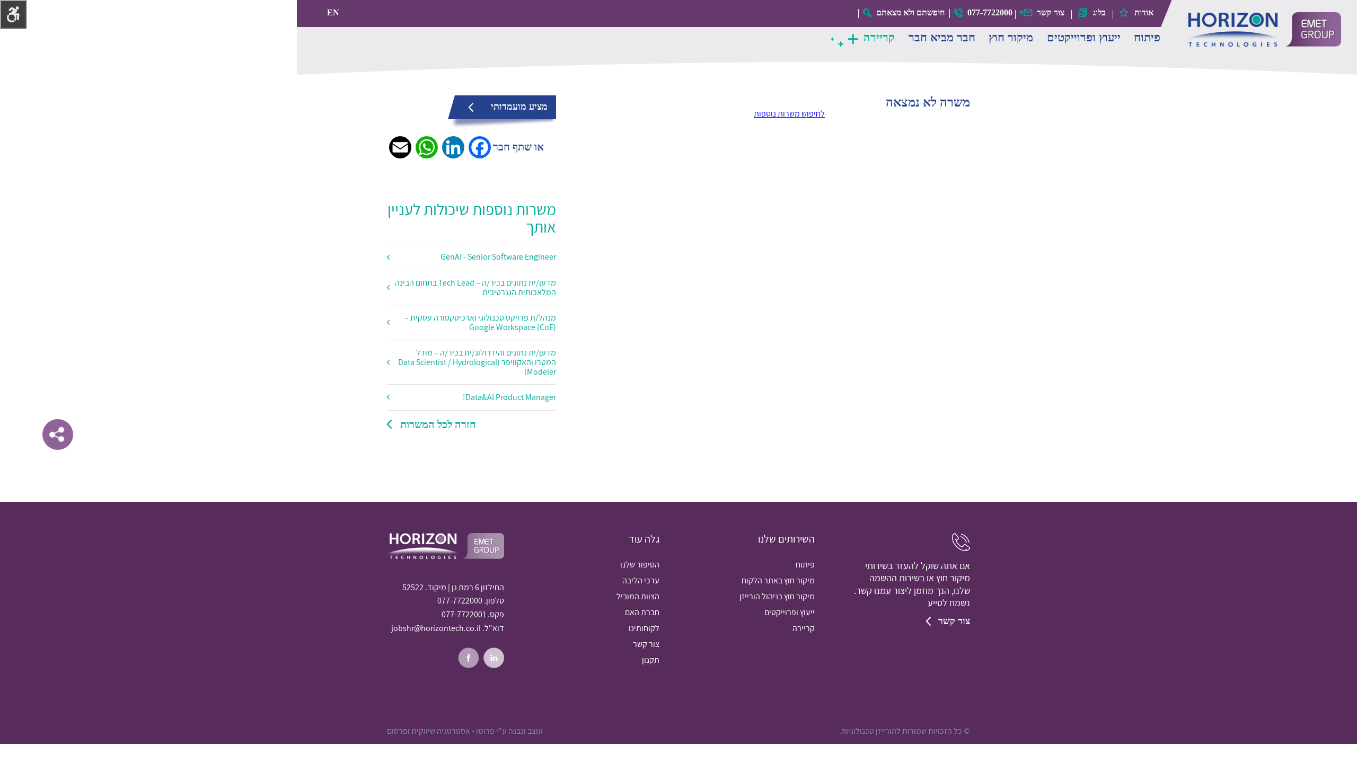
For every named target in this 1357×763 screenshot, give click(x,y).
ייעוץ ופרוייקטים (1084, 37)
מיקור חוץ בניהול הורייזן (777, 596)
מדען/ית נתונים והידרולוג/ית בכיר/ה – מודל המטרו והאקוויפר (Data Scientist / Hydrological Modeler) (477, 362)
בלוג (1099, 12)
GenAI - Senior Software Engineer (498, 256)
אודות (1143, 12)
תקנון (650, 660)
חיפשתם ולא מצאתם (910, 12)
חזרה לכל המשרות (438, 424)
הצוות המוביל (637, 596)
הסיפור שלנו (639, 564)
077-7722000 (989, 12)
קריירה (879, 37)
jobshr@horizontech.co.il (436, 628)
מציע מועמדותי (519, 106)
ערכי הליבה (640, 580)
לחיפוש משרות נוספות (789, 113)
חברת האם (642, 612)
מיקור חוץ (1011, 37)
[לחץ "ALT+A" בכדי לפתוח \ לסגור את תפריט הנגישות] (13, 14)
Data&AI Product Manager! (509, 397)
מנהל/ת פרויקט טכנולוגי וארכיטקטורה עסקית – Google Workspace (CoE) (480, 322)
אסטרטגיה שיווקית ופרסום (428, 731)
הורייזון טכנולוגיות (1263, 29)
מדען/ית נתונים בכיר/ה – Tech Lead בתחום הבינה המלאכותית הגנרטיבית (475, 287)
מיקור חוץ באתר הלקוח (778, 580)
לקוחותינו (644, 628)
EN (333, 12)
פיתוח (1147, 37)
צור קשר (1050, 12)
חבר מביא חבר (942, 37)
